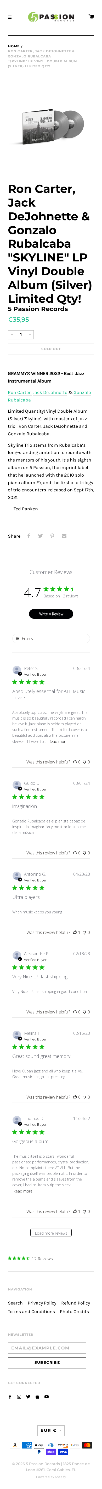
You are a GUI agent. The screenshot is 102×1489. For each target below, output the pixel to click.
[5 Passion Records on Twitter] (28, 1396)
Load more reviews (51, 1233)
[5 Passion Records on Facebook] (10, 1396)
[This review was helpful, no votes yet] (75, 762)
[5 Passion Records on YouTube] (46, 1396)
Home (14, 46)
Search (15, 1303)
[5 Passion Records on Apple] (37, 1396)
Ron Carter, (20, 392)
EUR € (49, 1430)
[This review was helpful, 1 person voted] (75, 932)
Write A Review (51, 613)
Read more (58, 741)
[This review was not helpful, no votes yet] (84, 762)
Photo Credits (74, 1311)
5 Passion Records (43, 1463)
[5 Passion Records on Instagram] (19, 1396)
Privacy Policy (42, 1303)
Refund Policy (75, 1303)
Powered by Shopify (51, 1477)
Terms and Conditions (31, 1311)
